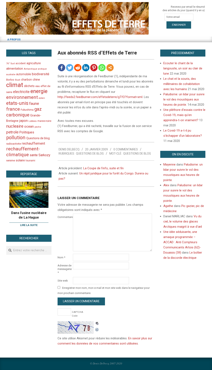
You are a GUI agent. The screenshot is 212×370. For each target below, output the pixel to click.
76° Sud (10, 63)
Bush (17, 80)
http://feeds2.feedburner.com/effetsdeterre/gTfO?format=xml (100, 97)
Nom (61, 257)
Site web (63, 280)
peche (38, 127)
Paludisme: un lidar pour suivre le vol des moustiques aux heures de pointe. (184, 99)
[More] (110, 67)
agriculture (33, 63)
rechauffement (33, 143)
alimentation (14, 68)
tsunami (30, 160)
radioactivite (13, 143)
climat (14, 84)
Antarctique (30, 68)
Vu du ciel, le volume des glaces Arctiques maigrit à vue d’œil (182, 221)
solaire (20, 160)
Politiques (26, 132)
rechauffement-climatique (23, 151)
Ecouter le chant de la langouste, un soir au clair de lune (182, 68)
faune (34, 103)
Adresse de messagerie (65, 269)
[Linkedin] (85, 67)
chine (36, 79)
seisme (10, 160)
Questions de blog (90, 153)
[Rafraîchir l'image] (97, 329)
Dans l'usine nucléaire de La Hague (29, 215)
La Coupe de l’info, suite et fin (103, 168)
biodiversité (40, 74)
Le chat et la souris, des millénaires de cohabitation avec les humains (181, 84)
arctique (42, 69)
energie (38, 91)
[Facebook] (61, 67)
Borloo (10, 79)
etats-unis (17, 103)
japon (23, 120)
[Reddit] (77, 67)
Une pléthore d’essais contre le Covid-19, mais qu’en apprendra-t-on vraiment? (184, 115)
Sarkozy (44, 155)
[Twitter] (69, 67)
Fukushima (27, 109)
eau (37, 86)
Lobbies (33, 121)
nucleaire (14, 126)
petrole (12, 132)
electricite (21, 91)
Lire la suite (28, 225)
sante (34, 155)
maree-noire (44, 121)
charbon (26, 79)
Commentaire (65, 217)
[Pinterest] (94, 67)
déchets (29, 86)
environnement (22, 97)
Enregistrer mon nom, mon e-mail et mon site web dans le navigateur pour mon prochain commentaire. (104, 290)
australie (10, 74)
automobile (23, 74)
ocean (29, 126)
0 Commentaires (125, 149)
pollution (15, 137)
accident (21, 63)
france (13, 109)
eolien (42, 98)
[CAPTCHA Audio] (97, 324)
